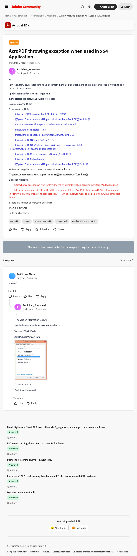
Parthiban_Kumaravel (28, 69)
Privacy (46, 551)
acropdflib (14, 221)
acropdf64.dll (62, 221)
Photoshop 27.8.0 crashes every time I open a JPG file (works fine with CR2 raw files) (51, 476)
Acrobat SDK (38, 15)
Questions (51, 15)
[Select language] (90, 7)
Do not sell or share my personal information (93, 551)
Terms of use (34, 551)
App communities (21, 15)
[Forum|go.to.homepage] (26, 7)
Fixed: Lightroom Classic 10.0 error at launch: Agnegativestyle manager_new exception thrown (56, 426)
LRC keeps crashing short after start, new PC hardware (35, 443)
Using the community (17, 551)
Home (8, 15)
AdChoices (123, 551)
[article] (68, 285)
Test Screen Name (26, 274)
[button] (6, 7)
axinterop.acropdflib (43, 221)
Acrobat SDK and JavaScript (84, 221)
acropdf (27, 221)
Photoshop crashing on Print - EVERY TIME (29, 459)
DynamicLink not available (21, 492)
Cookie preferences (61, 551)
